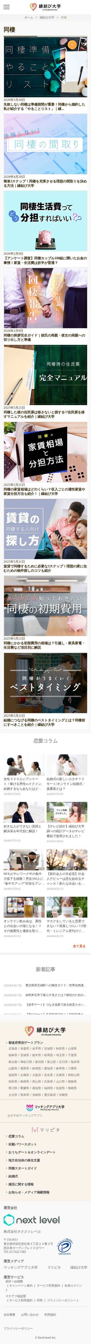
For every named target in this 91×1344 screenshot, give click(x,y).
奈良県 (48, 1075)
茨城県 (24, 1055)
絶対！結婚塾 (14, 1281)
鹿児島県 (50, 1095)
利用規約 (50, 1314)
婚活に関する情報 (21, 1184)
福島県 (12, 1055)
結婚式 (13, 1176)
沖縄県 (63, 1095)
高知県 (36, 1088)
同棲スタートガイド (22, 1168)
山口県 (60, 1081)
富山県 (51, 1062)
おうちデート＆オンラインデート (32, 1152)
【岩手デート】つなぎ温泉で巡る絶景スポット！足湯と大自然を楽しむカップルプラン (56, 1004)
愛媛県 (24, 1088)
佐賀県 (60, 1088)
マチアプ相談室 (16, 1296)
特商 (40, 1300)
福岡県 (48, 1088)
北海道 (12, 1048)
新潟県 (39, 1062)
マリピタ (54, 1267)
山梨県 (12, 1068)
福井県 (75, 1062)
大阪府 (36, 1075)
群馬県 (48, 1055)
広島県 (48, 1081)
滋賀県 (12, 1075)
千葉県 (72, 1055)
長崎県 (72, 1088)
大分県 (12, 1095)
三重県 (72, 1068)
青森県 (24, 1048)
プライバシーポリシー (61, 1300)
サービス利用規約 (49, 1285)
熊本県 (24, 1095)
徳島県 (72, 1081)
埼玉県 (60, 1055)
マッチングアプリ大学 (21, 1267)
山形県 (72, 1048)
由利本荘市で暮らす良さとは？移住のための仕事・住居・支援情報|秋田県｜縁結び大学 (56, 995)
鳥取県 (12, 1081)
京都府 (24, 1075)
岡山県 (36, 1081)
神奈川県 (26, 1062)
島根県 (24, 1081)
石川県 (63, 1062)
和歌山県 (74, 1075)
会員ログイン (73, 1285)
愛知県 (48, 1068)
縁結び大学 (78, 1267)
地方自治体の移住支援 (24, 1160)
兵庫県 (60, 1075)
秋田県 (60, 1048)
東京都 (12, 1062)
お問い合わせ (30, 1314)
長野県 (24, 1068)
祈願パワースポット (22, 1144)
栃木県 (36, 1055)
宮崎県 (36, 1095)
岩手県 (36, 1048)
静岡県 (36, 1068)
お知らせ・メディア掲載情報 (29, 1192)
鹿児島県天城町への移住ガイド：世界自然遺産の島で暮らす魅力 (56, 985)
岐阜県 (60, 1068)
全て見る (79, 946)
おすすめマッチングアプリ (25, 1115)
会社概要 (9, 1314)
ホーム (29, 17)
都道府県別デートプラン (25, 1042)
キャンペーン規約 (21, 1285)
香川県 (12, 1088)
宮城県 (48, 1048)
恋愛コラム (16, 1136)
